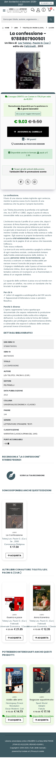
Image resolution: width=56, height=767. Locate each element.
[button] (50, 10)
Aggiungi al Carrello (29, 131)
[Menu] (4, 10)
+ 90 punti (30, 139)
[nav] (3, 602)
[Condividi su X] (27, 182)
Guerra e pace (14, 617)
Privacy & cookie (37, 751)
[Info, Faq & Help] (44, 10)
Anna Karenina (41, 617)
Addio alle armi (14, 699)
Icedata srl (26, 751)
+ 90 (6, 443)
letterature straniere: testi (18, 424)
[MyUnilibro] (38, 10)
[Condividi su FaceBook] (21, 182)
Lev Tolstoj (24, 43)
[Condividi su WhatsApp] (34, 182)
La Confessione (14, 535)
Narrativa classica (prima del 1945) (20, 434)
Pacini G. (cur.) (42, 43)
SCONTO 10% (47, 3)
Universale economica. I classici (19, 404)
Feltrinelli (9, 385)
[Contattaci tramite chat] (33, 10)
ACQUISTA (15, 555)
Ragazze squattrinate (42, 699)
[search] (51, 19)
